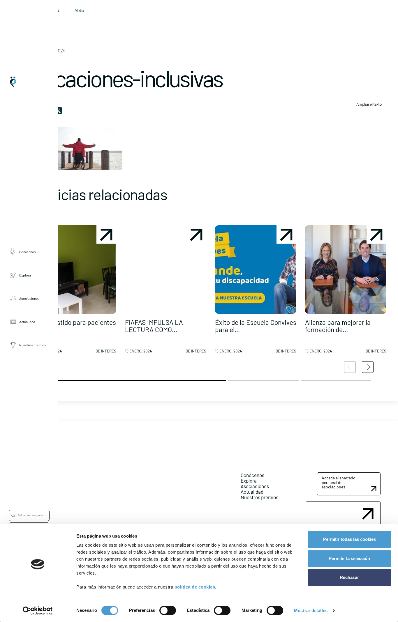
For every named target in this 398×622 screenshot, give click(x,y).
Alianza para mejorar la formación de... (338, 326)
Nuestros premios (32, 345)
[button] (75, 291)
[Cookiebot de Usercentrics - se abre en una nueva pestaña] (37, 610)
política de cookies (195, 586)
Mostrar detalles (310, 610)
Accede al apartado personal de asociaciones (338, 482)
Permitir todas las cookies (349, 539)
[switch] (167, 610)
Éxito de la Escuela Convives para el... (255, 326)
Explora (25, 275)
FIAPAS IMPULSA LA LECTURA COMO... (154, 326)
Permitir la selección (349, 558)
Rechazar (349, 577)
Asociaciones (29, 298)
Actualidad (27, 322)
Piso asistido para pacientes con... (75, 326)
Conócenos (27, 252)
